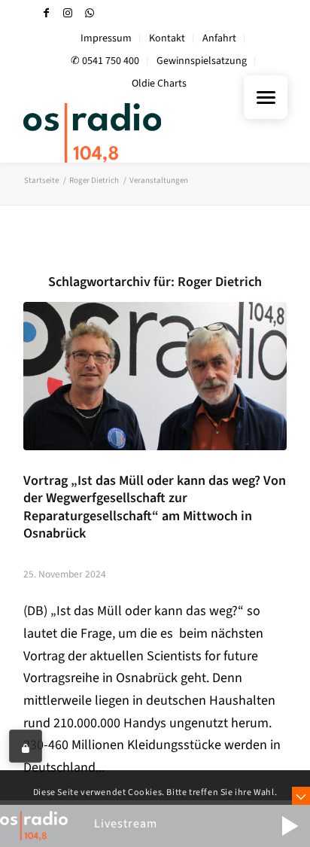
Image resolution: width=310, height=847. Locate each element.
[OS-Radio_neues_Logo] (128, 132)
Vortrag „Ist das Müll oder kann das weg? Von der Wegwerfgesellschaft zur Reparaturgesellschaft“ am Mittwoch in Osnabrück (154, 506)
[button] (289, 826)
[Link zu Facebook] (46, 13)
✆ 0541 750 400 (105, 61)
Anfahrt (219, 38)
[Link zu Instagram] (67, 13)
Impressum (106, 38)
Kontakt (167, 38)
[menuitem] (106, 39)
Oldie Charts (159, 83)
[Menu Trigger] (265, 97)
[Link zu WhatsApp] (89, 13)
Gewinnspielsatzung (202, 61)
